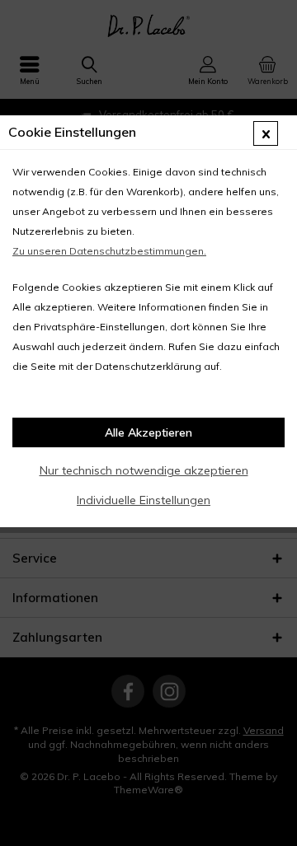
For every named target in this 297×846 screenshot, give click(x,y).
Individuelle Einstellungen (143, 500)
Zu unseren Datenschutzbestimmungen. (109, 251)
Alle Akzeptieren (148, 432)
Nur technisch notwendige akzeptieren (144, 470)
